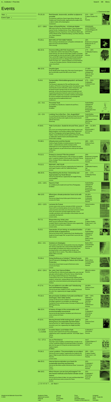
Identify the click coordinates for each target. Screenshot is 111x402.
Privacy (58, 397)
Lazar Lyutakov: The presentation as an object (66, 351)
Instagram (95, 395)
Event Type (5, 17)
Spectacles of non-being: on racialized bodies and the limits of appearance (65, 230)
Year (3, 14)
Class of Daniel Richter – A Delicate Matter (64, 26)
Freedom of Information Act (81, 400)
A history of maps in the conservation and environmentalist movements (64, 310)
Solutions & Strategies (57, 243)
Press (76, 395)
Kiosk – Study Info (98, 397)
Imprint (58, 400)
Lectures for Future (56, 204)
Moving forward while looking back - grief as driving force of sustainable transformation (65, 321)
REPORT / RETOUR (56, 164)
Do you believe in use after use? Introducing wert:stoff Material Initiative (65, 286)
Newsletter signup (79, 398)
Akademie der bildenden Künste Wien (11, 395)
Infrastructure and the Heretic (59, 141)
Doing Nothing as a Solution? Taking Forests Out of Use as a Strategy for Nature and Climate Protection (66, 260)
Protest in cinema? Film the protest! (62, 154)
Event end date (104, 11)
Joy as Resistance (56, 340)
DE (102, 2)
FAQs (94, 398)
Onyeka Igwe (54, 69)
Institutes (7, 2)
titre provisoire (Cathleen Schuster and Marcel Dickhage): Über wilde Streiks (65, 297)
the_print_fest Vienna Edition (59, 270)
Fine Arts (16, 2)
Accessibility (59, 398)
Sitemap (58, 395)
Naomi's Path (54, 183)
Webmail (40, 398)
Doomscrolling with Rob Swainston (61, 50)
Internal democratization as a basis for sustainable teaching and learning (63, 362)
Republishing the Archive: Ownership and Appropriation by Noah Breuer (64, 174)
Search (96, 2)
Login (39, 400)
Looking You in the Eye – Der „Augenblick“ (64, 114)
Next (55, 384)
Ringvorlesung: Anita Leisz (59, 220)
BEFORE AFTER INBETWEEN (60, 40)
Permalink (95, 400)
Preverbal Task (54, 103)
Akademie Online (43, 395)
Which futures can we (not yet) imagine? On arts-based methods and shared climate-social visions (66, 373)
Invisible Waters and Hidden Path (61, 330)
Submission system (43, 397)
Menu (107, 2)
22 (52, 384)
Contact (76, 397)
